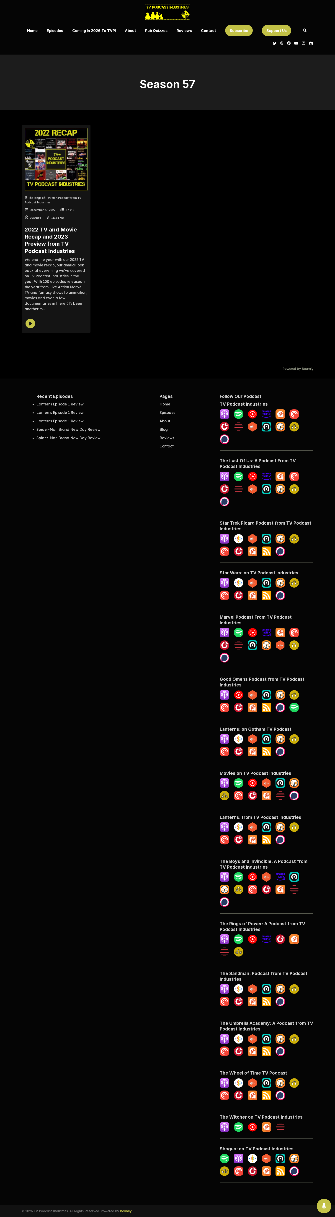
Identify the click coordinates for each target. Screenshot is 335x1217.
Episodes (55, 30)
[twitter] (274, 43)
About (130, 30)
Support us (276, 30)
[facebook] (288, 43)
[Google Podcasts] (238, 542)
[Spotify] (238, 417)
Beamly (125, 1211)
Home (32, 30)
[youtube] (296, 43)
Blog (164, 429)
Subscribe (239, 30)
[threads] (281, 43)
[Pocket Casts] (224, 554)
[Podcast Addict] (280, 417)
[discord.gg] (310, 43)
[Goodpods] (294, 430)
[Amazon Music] (266, 417)
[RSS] (266, 554)
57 (67, 210)
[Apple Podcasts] (224, 417)
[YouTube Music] (252, 417)
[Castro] (266, 430)
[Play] (30, 323)
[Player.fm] (224, 430)
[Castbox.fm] (252, 430)
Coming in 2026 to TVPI (94, 30)
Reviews (184, 30)
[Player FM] (238, 554)
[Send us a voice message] (324, 1206)
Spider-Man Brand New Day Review (68, 429)
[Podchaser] (224, 442)
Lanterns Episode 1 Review (60, 404)
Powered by (298, 369)
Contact (208, 30)
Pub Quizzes (156, 30)
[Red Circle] (238, 430)
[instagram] (303, 43)
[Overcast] (280, 430)
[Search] (304, 30)
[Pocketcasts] (294, 417)
